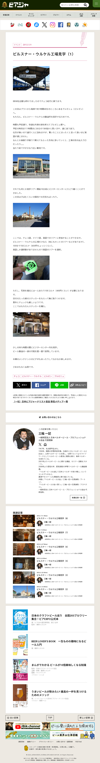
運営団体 (21, 741)
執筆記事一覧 (77, 498)
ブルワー (56, 15)
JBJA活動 (81, 15)
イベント (18, 15)
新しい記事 (85, 718)
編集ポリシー (31, 741)
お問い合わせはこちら (51, 417)
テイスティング (31, 15)
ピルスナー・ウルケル (32, 376)
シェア (43, 385)
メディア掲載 (94, 15)
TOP (50, 717)
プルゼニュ (59, 376)
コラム (68, 15)
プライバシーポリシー (46, 741)
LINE (62, 385)
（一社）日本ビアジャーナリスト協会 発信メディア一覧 (40, 401)
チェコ (17, 376)
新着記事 (6, 15)
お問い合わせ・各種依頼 (64, 741)
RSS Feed (78, 741)
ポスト (24, 385)
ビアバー (44, 15)
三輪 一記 (45, 433)
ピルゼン (48, 376)
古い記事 (14, 718)
